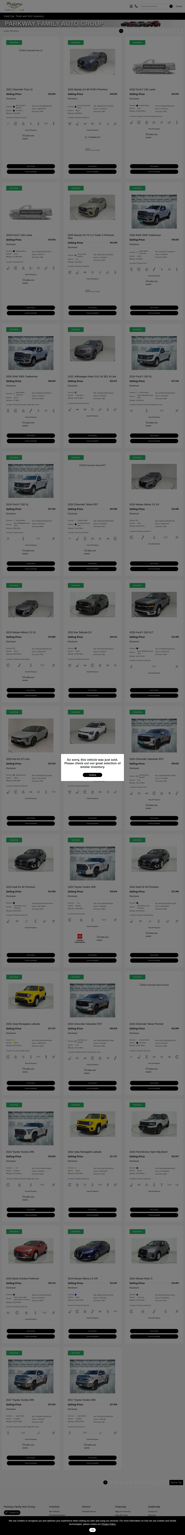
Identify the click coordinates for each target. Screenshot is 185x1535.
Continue (92, 775)
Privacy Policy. (108, 1524)
